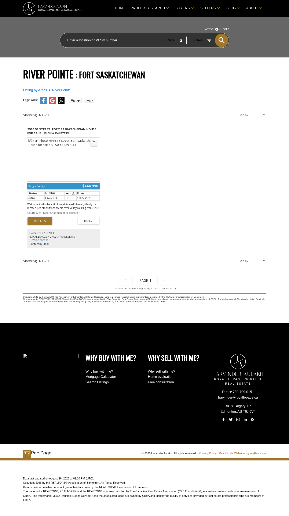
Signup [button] (75, 100)
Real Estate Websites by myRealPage (242, 453)
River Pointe (61, 90)
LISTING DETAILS (40, 221)
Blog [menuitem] (231, 8)
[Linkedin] (245, 420)
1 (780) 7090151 (38, 240)
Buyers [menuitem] (182, 8)
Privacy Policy (208, 453)
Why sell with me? (161, 371)
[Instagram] (238, 420)
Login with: (30, 100)
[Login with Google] (52, 103)
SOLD (226, 29)
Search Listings (97, 382)
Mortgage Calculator (100, 376)
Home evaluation (160, 376)
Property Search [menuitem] (148, 8)
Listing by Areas (35, 90)
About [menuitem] (252, 8)
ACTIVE (209, 29)
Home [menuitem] (120, 8)
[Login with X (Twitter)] (61, 103)
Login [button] (89, 100)
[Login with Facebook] (43, 103)
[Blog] (253, 420)
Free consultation (161, 382)
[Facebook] (224, 420)
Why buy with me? (99, 371)
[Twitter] (231, 420)
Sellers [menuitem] (208, 8)
